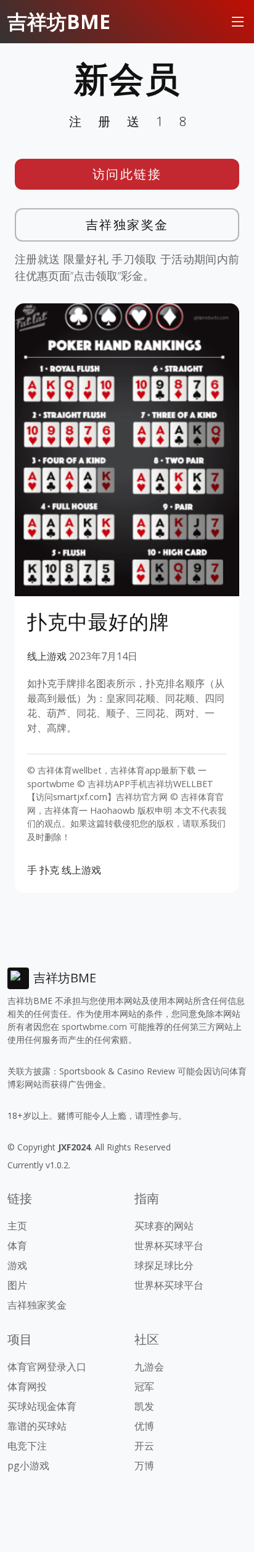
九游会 (149, 1366)
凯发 (144, 1406)
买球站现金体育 (41, 1406)
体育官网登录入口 (46, 1366)
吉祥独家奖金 (127, 224)
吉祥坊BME (58, 21)
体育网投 (27, 1386)
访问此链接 (127, 174)
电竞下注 (27, 1446)
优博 (144, 1426)
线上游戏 (47, 656)
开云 (144, 1446)
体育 (17, 1245)
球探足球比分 (164, 1265)
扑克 (49, 870)
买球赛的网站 (164, 1226)
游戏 (17, 1265)
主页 (17, 1226)
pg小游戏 (28, 1465)
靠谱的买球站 (37, 1426)
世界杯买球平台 (168, 1245)
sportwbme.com (94, 1026)
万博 (144, 1465)
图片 (17, 1285)
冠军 (144, 1386)
